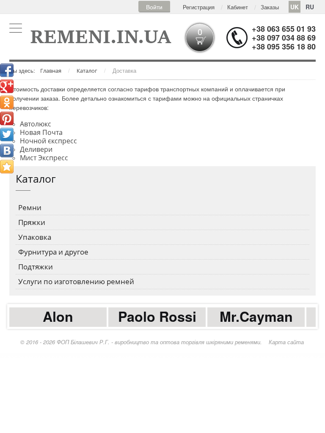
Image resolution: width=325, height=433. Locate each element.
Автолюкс (35, 124)
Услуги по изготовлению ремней (76, 281)
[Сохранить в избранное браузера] (7, 166)
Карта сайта (286, 342)
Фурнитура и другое (53, 252)
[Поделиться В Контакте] (7, 150)
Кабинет (237, 7)
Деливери (36, 149)
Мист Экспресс (44, 157)
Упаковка (34, 237)
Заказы (270, 7)
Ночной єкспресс (48, 140)
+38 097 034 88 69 (284, 37)
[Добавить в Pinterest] (7, 118)
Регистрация (199, 7)
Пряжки (31, 222)
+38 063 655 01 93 (284, 28)
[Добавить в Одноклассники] (7, 102)
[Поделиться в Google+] (7, 86)
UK (294, 7)
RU (310, 7)
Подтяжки (35, 266)
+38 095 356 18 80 (284, 46)
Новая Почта (41, 132)
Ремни (29, 207)
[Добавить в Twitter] (7, 134)
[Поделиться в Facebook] (7, 70)
